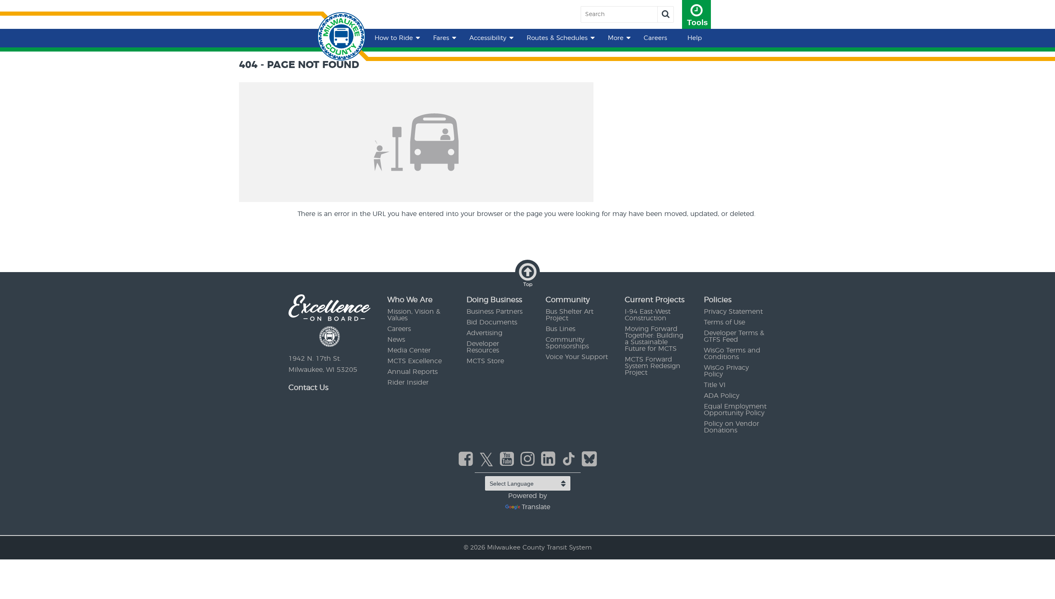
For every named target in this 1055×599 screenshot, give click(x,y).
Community (568, 300)
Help (694, 38)
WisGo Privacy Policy (726, 371)
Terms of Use (724, 322)
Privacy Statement (733, 311)
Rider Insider (408, 382)
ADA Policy (721, 395)
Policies (717, 300)
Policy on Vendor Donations (731, 427)
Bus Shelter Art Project (569, 315)
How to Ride (394, 38)
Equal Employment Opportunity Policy (735, 409)
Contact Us (308, 388)
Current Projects (655, 300)
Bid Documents (492, 322)
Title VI (715, 385)
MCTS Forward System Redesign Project (652, 366)
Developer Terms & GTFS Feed (734, 336)
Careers (655, 38)
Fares (441, 38)
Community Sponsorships (567, 343)
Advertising (484, 333)
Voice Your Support (577, 357)
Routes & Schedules (557, 38)
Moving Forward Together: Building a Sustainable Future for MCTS (654, 339)
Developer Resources (483, 347)
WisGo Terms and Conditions (732, 353)
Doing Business (494, 300)
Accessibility (487, 38)
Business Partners (495, 311)
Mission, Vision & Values (413, 315)
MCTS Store (485, 361)
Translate (536, 507)
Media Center (409, 350)
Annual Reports (412, 372)
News (396, 339)
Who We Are (410, 300)
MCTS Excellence (414, 361)
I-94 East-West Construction (648, 315)
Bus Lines (560, 329)
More (616, 38)
